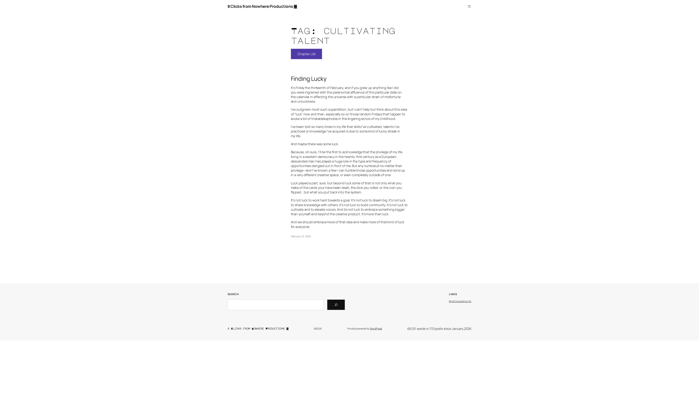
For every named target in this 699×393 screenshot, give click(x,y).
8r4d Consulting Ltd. (460, 301)
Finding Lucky (309, 78)
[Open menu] (469, 6)
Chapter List (306, 54)
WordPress (376, 328)
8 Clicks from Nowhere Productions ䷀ (262, 6)
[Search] (336, 304)
